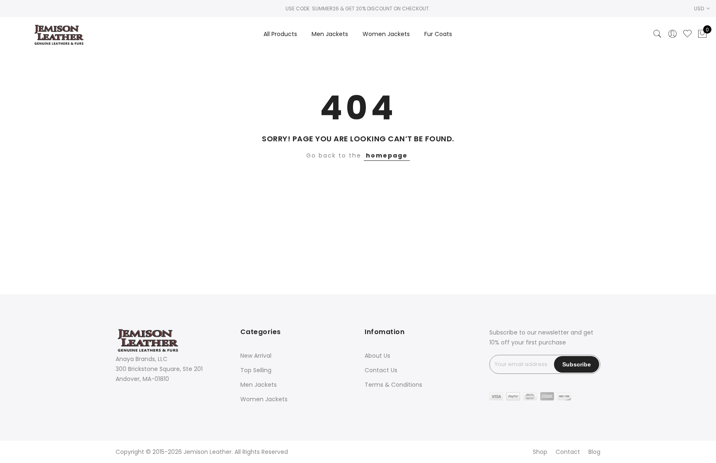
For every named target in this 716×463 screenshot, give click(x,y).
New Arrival (255, 355)
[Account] (672, 34)
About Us (377, 355)
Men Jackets (330, 34)
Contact (568, 452)
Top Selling (255, 370)
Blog (594, 452)
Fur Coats (438, 34)
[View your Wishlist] (687, 34)
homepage (387, 155)
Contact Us (381, 370)
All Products (280, 34)
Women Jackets (386, 34)
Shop (540, 452)
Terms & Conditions (393, 385)
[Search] (657, 34)
